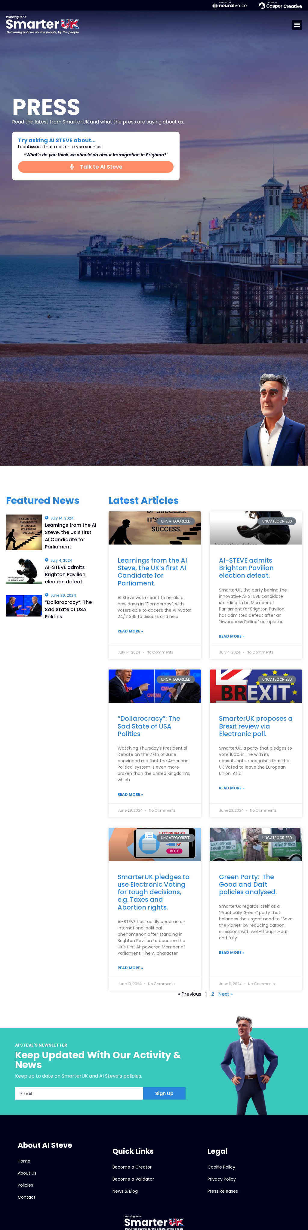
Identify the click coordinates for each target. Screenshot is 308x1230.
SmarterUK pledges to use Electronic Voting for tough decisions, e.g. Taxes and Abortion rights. (153, 892)
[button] (297, 25)
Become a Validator (133, 1179)
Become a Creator (132, 1167)
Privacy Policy (222, 1179)
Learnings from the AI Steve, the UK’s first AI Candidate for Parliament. (152, 572)
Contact (26, 1197)
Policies (25, 1185)
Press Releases (223, 1191)
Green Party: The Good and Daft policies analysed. (248, 884)
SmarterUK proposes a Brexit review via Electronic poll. (256, 726)
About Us (27, 1173)
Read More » (130, 631)
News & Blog (125, 1191)
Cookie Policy (221, 1167)
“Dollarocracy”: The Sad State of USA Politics (149, 726)
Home (24, 1161)
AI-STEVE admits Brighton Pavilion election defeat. (246, 568)
